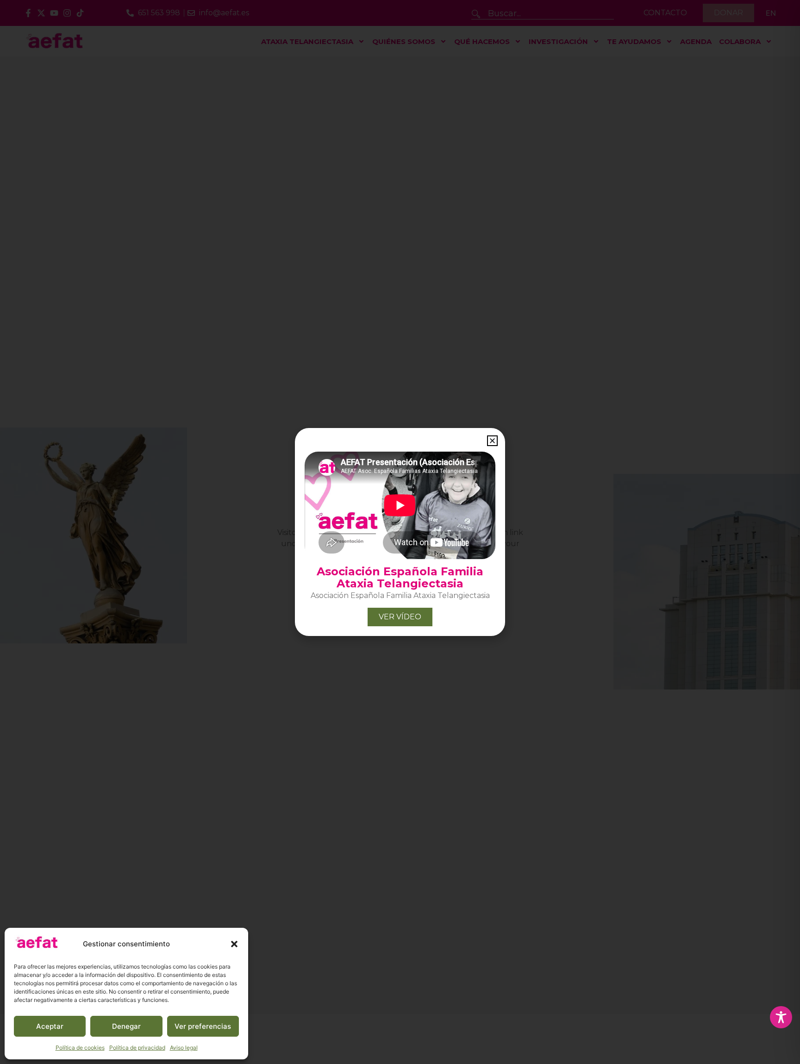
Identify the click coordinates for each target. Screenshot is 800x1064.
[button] (234, 944)
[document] (400, 532)
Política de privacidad (137, 1047)
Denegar (126, 1026)
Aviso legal (184, 1047)
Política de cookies (80, 1047)
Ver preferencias (203, 1026)
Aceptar (49, 1026)
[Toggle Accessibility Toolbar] (781, 1017)
